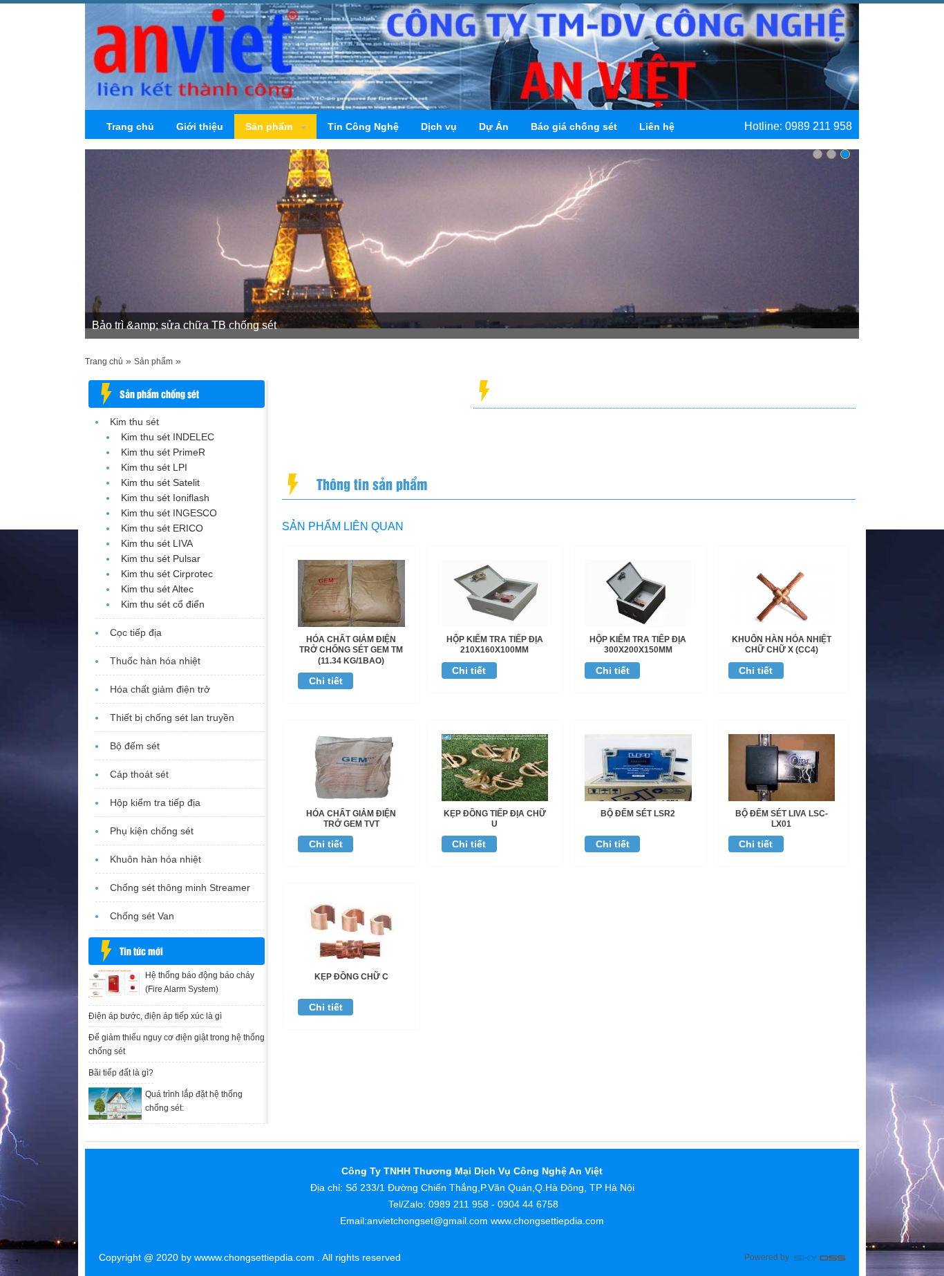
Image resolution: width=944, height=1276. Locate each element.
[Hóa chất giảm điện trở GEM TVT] (351, 766)
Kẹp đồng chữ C (351, 977)
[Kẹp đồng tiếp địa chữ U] (495, 766)
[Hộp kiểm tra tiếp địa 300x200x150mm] (638, 592)
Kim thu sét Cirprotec (167, 573)
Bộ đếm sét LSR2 (638, 813)
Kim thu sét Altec (157, 588)
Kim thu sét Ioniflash (165, 497)
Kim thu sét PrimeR (163, 452)
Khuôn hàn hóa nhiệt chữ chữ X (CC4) (781, 645)
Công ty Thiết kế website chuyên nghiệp (819, 1259)
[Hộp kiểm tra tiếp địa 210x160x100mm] (495, 592)
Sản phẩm (153, 361)
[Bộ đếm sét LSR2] (638, 766)
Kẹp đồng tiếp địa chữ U (495, 819)
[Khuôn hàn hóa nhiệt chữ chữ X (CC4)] (782, 592)
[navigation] (130, 126)
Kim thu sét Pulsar (160, 558)
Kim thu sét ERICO (162, 528)
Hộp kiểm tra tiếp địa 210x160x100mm (494, 645)
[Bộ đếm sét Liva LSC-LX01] (782, 766)
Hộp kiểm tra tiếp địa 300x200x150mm (637, 645)
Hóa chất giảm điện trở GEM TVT (351, 819)
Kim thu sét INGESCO (169, 512)
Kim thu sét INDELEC (167, 436)
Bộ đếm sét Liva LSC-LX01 (781, 819)
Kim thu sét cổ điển (163, 604)
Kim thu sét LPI (154, 467)
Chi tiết (326, 680)
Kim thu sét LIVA (157, 543)
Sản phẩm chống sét (159, 393)
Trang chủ (104, 361)
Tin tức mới (141, 951)
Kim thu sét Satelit (160, 482)
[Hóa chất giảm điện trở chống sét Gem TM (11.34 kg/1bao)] (351, 592)
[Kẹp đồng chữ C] (351, 929)
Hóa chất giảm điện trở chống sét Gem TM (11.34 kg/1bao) (351, 650)
